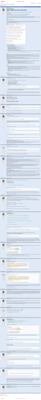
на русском (22, 398)
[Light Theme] (1, 398)
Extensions (8, 4)
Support (24, 398)
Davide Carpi (17, 76)
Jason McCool (12, 76)
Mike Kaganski (8, 76)
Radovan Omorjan (22, 76)
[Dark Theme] (2, 398)
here (21, 233)
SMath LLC (17, 398)
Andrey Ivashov (27, 76)
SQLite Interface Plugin (12, 4)
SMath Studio (5, 4)
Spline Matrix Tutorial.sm (9, 101)
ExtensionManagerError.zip (35, 386)
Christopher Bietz (3, 11)
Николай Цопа (32, 76)
